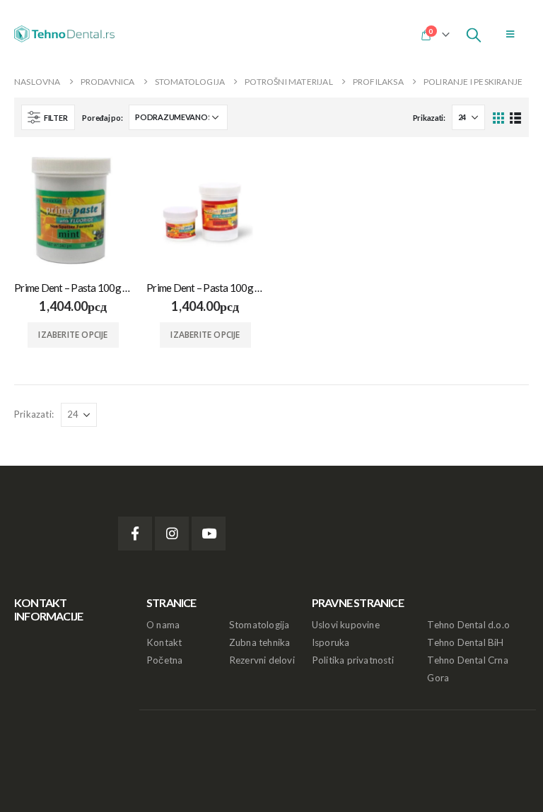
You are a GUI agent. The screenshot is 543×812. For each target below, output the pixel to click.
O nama (163, 624)
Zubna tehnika (260, 642)
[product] (73, 210)
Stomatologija (259, 624)
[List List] (515, 117)
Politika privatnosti (353, 660)
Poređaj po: (102, 117)
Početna (164, 660)
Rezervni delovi (262, 660)
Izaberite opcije (72, 335)
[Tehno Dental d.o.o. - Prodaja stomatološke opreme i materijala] (67, 33)
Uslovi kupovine (346, 624)
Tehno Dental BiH (465, 642)
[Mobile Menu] (510, 34)
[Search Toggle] (474, 34)
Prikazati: (429, 117)
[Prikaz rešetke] (499, 117)
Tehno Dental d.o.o (468, 624)
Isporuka (331, 642)
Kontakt (164, 642)
